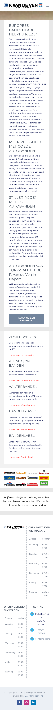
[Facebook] (12, 537)
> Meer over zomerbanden (21, 355)
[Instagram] (16, 537)
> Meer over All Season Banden (24, 380)
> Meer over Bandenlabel (21, 457)
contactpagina (41, 639)
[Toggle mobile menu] (47, 5)
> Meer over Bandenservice (22, 429)
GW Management (33, 696)
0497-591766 (41, 632)
